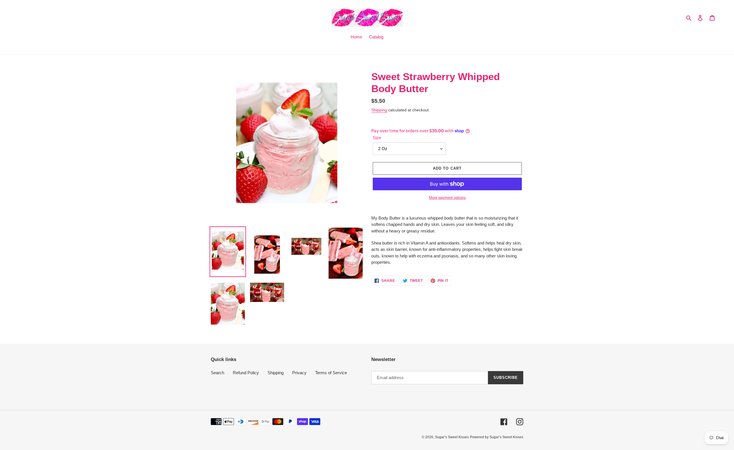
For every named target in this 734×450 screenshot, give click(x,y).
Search (217, 372)
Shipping (379, 110)
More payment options (447, 197)
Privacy (299, 372)
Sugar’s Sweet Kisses (452, 437)
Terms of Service (331, 372)
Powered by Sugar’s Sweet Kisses (496, 437)
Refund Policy (246, 372)
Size (377, 137)
